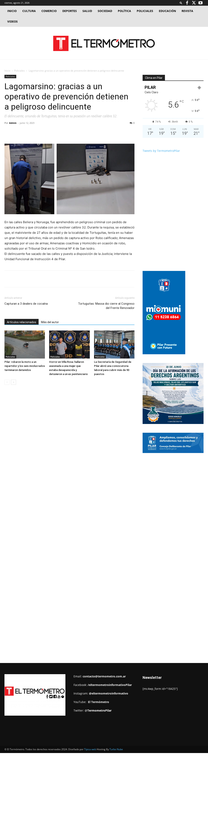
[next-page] (13, 382)
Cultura (29, 11)
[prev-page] (7, 382)
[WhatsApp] (61, 132)
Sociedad (105, 11)
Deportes (69, 11)
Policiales (145, 11)
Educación (167, 11)
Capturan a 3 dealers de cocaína (26, 303)
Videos (12, 21)
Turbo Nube (116, 749)
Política (124, 11)
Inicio (12, 11)
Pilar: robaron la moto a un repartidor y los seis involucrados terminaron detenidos (24, 366)
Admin (12, 122)
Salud (87, 11)
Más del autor (50, 322)
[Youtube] (200, 3)
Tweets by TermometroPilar (161, 151)
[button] (181, 2)
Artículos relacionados (21, 322)
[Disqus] (69, 449)
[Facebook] (187, 3)
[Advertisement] (104, 57)
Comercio (49, 11)
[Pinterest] (51, 132)
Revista (187, 11)
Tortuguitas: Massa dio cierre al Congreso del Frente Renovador (106, 306)
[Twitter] (194, 3)
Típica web (90, 749)
